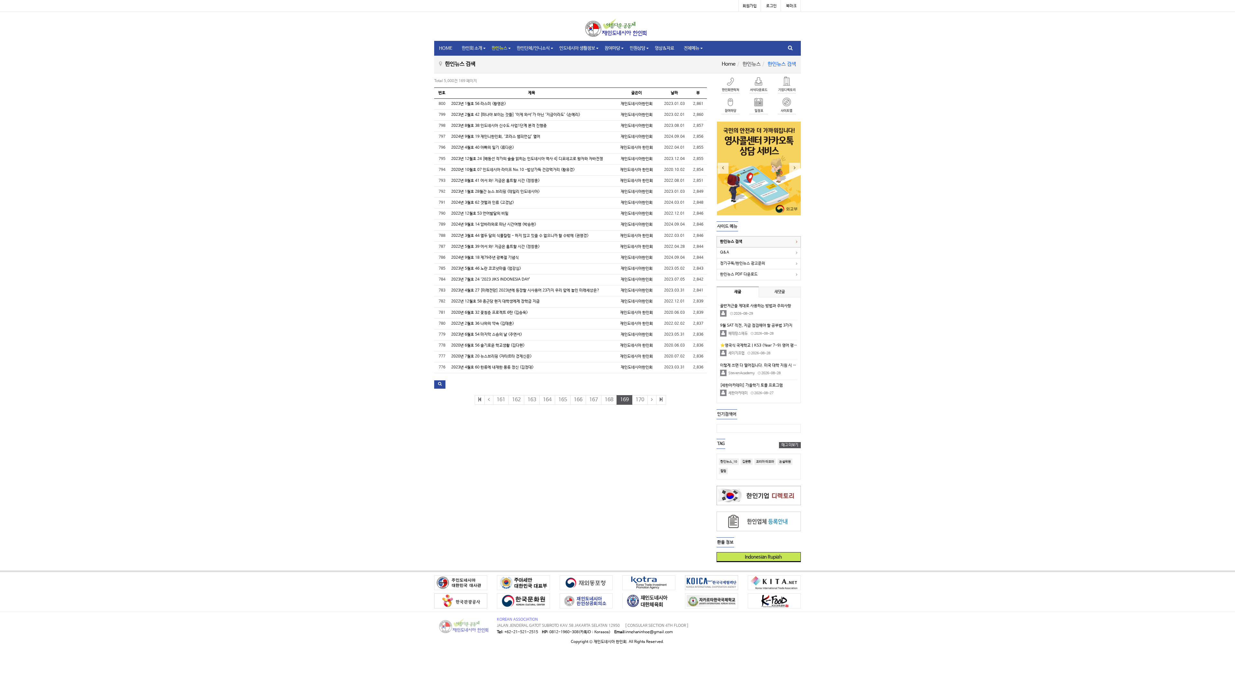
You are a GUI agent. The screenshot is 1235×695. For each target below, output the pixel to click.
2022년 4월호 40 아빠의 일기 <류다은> (482, 147)
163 (531, 400)
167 (593, 400)
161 (501, 400)
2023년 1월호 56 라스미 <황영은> (478, 104)
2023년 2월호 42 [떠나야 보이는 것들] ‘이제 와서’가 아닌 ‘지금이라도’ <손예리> (515, 115)
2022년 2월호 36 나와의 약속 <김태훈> (482, 323)
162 (516, 400)
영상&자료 (664, 48)
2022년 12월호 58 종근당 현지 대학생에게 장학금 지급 (495, 301)
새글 (737, 292)
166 (578, 400)
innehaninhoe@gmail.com (649, 632)
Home (729, 64)
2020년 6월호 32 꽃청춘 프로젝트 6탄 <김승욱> (489, 312)
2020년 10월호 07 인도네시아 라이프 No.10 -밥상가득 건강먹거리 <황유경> (513, 170)
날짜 (674, 93)
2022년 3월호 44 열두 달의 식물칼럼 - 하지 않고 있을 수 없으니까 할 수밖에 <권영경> (520, 236)
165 (562, 400)
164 (547, 400)
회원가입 (750, 6)
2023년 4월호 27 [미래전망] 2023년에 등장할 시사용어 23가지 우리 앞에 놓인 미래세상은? (525, 290)
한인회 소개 (472, 48)
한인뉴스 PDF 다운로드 (739, 274)
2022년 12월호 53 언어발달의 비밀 (479, 213)
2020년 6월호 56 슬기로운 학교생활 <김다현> (488, 345)
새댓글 (779, 292)
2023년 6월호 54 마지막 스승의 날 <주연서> (486, 334)
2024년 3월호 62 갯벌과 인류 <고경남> (482, 202)
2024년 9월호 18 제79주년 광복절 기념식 (485, 257)
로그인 (771, 6)
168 (609, 400)
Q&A (724, 252)
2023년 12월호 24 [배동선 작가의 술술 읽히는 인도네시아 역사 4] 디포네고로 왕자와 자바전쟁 (527, 159)
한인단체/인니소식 (533, 48)
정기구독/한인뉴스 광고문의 (742, 263)
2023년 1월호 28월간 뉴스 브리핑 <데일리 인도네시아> (495, 192)
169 (624, 400)
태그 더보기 (790, 445)
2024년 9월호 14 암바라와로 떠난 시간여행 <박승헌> (493, 224)
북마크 (791, 6)
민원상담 (637, 48)
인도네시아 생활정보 (577, 48)
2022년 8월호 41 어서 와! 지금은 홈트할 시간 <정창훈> (495, 181)
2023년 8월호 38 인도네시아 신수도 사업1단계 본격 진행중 (499, 126)
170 (640, 400)
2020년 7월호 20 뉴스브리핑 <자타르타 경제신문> (491, 356)
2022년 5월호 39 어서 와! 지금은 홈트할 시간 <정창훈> (495, 247)
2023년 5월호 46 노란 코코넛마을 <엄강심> (486, 268)
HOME (445, 48)
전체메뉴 (691, 48)
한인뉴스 (499, 48)
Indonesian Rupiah (761, 557)
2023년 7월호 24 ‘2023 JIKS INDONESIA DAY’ (490, 279)
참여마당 (612, 48)
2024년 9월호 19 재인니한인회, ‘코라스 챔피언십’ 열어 (495, 136)
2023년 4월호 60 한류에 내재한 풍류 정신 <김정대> (492, 367)
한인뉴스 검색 (731, 241)
